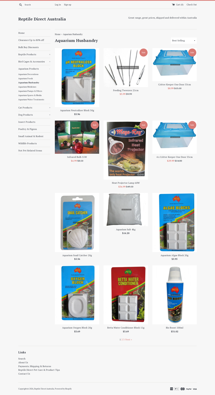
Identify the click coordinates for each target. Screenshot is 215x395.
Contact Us (24, 373)
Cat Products (34, 107)
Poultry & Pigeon (27, 129)
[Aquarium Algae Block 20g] (174, 222)
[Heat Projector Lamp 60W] (126, 150)
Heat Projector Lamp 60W (126, 182)
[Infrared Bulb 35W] (77, 137)
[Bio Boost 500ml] (174, 294)
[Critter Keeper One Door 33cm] (174, 64)
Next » (128, 339)
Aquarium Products (34, 68)
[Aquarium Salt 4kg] (126, 209)
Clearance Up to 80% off (31, 40)
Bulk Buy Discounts (28, 47)
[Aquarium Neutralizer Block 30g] (77, 77)
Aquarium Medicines (27, 86)
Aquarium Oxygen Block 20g (77, 327)
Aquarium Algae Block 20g (174, 255)
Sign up (67, 4)
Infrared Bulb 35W (77, 157)
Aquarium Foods (25, 78)
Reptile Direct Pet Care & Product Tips (39, 369)
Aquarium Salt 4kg (125, 229)
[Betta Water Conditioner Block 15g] (126, 294)
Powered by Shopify (63, 389)
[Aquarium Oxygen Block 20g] (77, 294)
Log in (58, 4)
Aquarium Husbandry (28, 82)
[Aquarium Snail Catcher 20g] (77, 222)
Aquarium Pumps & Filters (30, 91)
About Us (23, 362)
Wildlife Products (27, 143)
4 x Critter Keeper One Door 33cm (174, 157)
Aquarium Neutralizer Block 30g (77, 110)
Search (21, 358)
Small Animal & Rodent (30, 136)
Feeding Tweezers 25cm (126, 90)
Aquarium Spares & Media (30, 95)
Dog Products (34, 114)
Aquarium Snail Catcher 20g (77, 255)
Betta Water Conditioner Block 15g (125, 327)
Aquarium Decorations (28, 74)
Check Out (192, 4)
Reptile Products (34, 54)
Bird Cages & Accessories (34, 61)
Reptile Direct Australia (42, 19)
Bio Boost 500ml (174, 327)
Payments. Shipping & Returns (34, 366)
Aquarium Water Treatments (31, 99)
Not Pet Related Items (30, 150)
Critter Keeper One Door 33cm (174, 84)
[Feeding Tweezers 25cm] (126, 67)
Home (21, 32)
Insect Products (26, 121)
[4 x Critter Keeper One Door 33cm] (174, 137)
